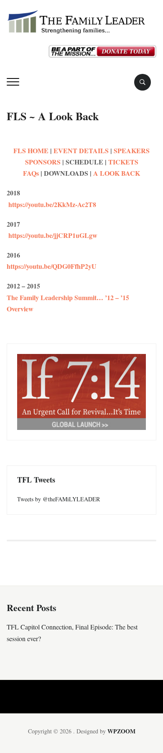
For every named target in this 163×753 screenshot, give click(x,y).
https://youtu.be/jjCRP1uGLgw (52, 235)
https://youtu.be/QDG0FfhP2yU (52, 266)
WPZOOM (121, 731)
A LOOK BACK (116, 173)
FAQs (31, 173)
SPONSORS (43, 162)
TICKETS (123, 162)
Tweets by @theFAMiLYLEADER (58, 499)
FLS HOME (30, 150)
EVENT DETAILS (81, 150)
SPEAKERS (132, 150)
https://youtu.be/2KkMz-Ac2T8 (51, 204)
